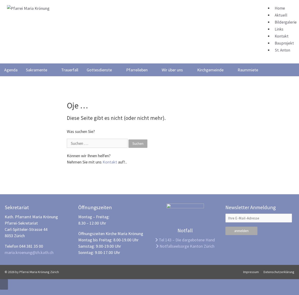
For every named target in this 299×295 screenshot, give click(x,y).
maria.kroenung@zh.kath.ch (29, 252)
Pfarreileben (137, 70)
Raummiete (248, 70)
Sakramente (36, 70)
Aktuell (281, 15)
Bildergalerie (286, 22)
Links (279, 29)
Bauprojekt (284, 43)
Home (280, 8)
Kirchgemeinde (210, 70)
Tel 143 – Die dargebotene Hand (186, 240)
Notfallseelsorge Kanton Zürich (186, 246)
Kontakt (281, 36)
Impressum (251, 272)
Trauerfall (69, 70)
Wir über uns (172, 70)
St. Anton (282, 50)
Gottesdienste (99, 70)
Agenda (11, 70)
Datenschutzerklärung (278, 272)
